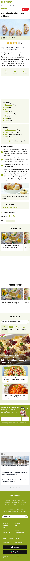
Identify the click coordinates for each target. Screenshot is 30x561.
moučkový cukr (9, 114)
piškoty (7, 134)
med (6, 136)
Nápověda (17, 536)
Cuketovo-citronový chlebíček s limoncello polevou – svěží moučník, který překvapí (11, 247)
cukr (6, 139)
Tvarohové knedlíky (7, 511)
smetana (7, 132)
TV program (8, 500)
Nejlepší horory (22, 498)
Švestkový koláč (23, 511)
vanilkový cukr (9, 141)
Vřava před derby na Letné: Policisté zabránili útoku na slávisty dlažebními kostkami (14, 473)
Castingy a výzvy (18, 527)
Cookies (5, 536)
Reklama (5, 527)
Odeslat (25, 418)
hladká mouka (8, 105)
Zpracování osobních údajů (19, 533)
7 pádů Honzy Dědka (9, 504)
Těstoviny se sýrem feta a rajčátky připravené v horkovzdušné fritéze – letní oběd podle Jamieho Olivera (14, 379)
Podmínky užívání (6, 532)
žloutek (7, 107)
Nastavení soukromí (19, 542)
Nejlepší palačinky (15, 511)
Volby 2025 (16, 504)
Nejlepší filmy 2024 (14, 498)
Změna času (14, 500)
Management (17, 523)
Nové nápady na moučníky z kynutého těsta (14, 197)
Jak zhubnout (7, 498)
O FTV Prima (5, 523)
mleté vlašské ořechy (10, 130)
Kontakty (17, 530)
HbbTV (4, 530)
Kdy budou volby (7, 502)
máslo (6, 111)
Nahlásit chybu (6, 542)
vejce (6, 109)
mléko (6, 120)
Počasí (23, 500)
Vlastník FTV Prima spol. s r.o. (8, 539)
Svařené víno (22, 504)
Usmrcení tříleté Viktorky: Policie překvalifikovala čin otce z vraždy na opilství (14, 480)
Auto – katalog (23, 502)
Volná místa (5, 525)
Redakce (17, 538)
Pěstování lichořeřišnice (10, 509)
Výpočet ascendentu (20, 509)
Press (16, 525)
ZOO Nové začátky (15, 502)
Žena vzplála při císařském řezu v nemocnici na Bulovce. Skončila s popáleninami (15, 466)
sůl (5, 116)
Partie (19, 500)
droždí (6, 118)
